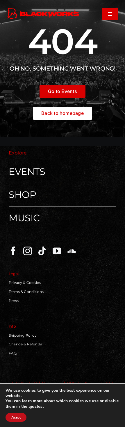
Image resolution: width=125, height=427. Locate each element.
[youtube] (57, 251)
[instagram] (27, 251)
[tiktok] (42, 251)
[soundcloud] (71, 251)
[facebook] (13, 251)
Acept (16, 417)
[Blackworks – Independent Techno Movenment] (43, 9)
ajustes (35, 406)
